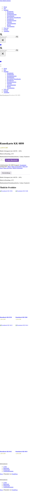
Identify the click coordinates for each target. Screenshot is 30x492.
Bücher (9, 25)
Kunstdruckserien (11, 20)
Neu (5, 8)
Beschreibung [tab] (6, 173)
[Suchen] (1, 35)
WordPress (15, 474)
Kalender (9, 22)
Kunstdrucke (10, 19)
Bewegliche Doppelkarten (14, 17)
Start (1, 95)
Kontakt (6, 29)
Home (5, 7)
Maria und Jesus (7, 168)
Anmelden (6, 31)
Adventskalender (11, 23)
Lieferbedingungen (8, 471)
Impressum (6, 468)
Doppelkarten (10, 16)
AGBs (5, 466)
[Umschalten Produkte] (29, 71)
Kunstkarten (10, 11)
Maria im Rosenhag (16, 166)
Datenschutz (6, 469)
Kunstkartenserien (11, 14)
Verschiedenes (10, 26)
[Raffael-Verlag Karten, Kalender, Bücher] (15, 4)
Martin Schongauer (17, 168)
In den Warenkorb (12, 160)
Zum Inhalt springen (5, 0)
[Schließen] (3, 40)
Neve (1, 474)
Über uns (6, 28)
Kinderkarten (10, 13)
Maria (9, 166)
